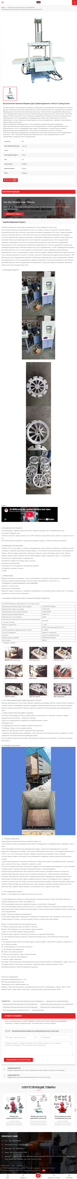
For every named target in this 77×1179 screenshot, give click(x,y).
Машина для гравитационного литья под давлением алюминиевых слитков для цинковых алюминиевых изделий (14, 1117)
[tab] (14, 222)
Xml (53, 1168)
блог (13, 1165)
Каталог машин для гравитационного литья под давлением (28, 1001)
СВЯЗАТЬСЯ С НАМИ (12, 214)
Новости (19, 1165)
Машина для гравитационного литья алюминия (21, 7)
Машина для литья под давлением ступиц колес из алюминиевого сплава (38, 1117)
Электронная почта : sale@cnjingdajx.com (18, 1144)
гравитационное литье (38, 1010)
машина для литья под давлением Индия (57, 1001)
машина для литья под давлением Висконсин (52, 1007)
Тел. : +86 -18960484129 (13, 1141)
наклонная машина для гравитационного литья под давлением (56, 1004)
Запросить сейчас (11, 180)
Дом (4, 7)
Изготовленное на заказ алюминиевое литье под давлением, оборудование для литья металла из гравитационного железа (63, 1117)
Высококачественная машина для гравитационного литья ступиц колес (35, 1031)
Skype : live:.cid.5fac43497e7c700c (16, 1152)
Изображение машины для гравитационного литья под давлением (20, 1004)
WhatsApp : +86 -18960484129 (15, 1148)
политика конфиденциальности (12, 1170)
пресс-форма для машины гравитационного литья (16, 1010)
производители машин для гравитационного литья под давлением (20, 1007)
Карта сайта (5, 1165)
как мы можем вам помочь (19, 202)
